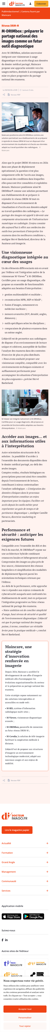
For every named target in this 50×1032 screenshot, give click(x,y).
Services (6, 890)
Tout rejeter (25, 1026)
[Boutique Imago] (37, 963)
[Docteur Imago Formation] (37, 974)
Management (9, 871)
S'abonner (41, 3)
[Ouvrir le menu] (4, 3)
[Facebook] (2, 940)
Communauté (9, 881)
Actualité (6, 843)
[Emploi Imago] (13, 974)
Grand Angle (8, 862)
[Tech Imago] (13, 963)
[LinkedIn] (6, 940)
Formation (7, 852)
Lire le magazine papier (17, 830)
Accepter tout (25, 1009)
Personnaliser (25, 1017)
